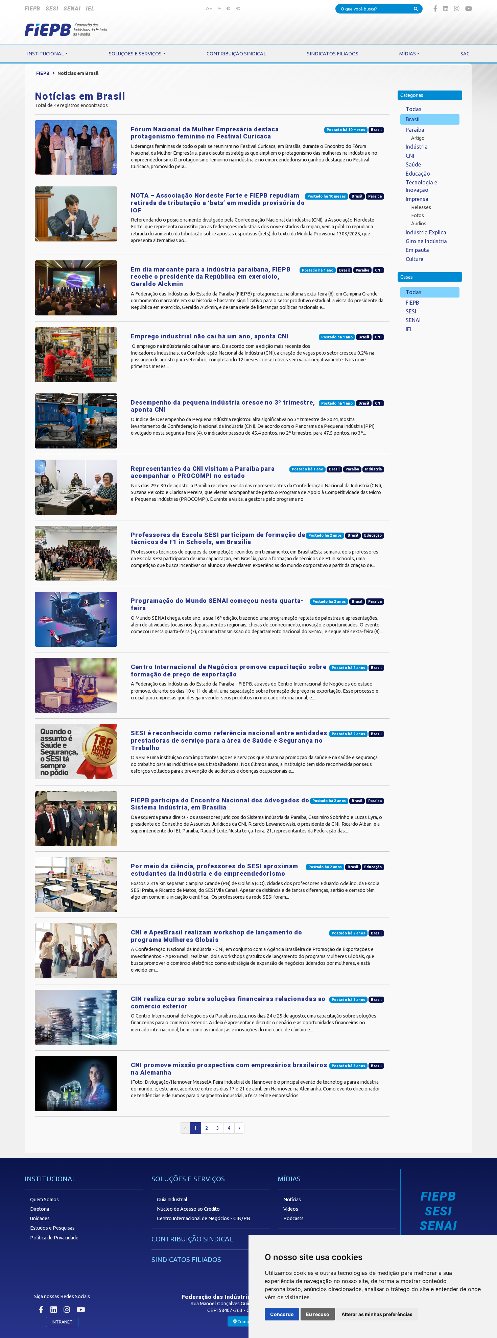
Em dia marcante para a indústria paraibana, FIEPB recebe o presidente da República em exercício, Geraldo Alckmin (210, 276)
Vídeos (290, 1209)
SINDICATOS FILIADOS (186, 1259)
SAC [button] (465, 53)
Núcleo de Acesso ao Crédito (188, 1209)
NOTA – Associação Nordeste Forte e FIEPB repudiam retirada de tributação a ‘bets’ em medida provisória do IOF (218, 202)
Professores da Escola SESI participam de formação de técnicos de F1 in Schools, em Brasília (218, 538)
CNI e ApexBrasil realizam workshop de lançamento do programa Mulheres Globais (216, 936)
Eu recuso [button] (317, 1314)
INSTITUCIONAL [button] (45, 53)
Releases (421, 207)
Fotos (417, 215)
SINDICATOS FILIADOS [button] (332, 53)
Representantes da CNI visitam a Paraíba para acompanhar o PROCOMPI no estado (203, 472)
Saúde (413, 164)
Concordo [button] (282, 1314)
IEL (90, 8)
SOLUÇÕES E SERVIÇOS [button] (135, 53)
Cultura (415, 259)
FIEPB (32, 8)
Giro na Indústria (426, 241)
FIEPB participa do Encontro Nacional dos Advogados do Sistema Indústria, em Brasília (220, 804)
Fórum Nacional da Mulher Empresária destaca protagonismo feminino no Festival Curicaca (205, 133)
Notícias (292, 1199)
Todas (414, 109)
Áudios (418, 223)
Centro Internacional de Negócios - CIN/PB (203, 1218)
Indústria (417, 147)
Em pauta (417, 250)
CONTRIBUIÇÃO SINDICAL (192, 1239)
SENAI (72, 8)
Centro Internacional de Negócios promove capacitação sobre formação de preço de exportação (228, 670)
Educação (418, 174)
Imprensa (417, 199)
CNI (410, 156)
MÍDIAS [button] (407, 53)
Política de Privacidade (54, 1237)
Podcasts (293, 1218)
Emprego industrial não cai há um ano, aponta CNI (209, 336)
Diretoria (39, 1209)
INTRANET (62, 1321)
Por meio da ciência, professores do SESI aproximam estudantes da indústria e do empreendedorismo (214, 870)
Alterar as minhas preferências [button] (376, 1314)
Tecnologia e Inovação (421, 186)
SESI (52, 8)
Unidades (40, 1218)
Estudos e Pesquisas (52, 1228)
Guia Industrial (172, 1199)
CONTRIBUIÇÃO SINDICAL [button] (236, 53)
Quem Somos (44, 1199)
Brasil (413, 119)
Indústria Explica (426, 232)
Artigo (418, 138)
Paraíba (415, 130)
